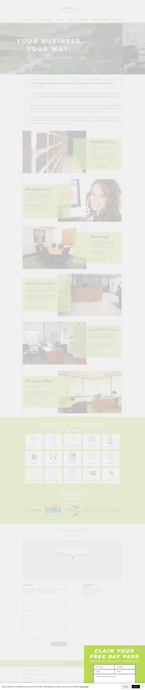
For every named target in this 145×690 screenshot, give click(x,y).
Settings (126, 687)
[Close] (142, 686)
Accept (136, 687)
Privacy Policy (84, 687)
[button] (141, 648)
